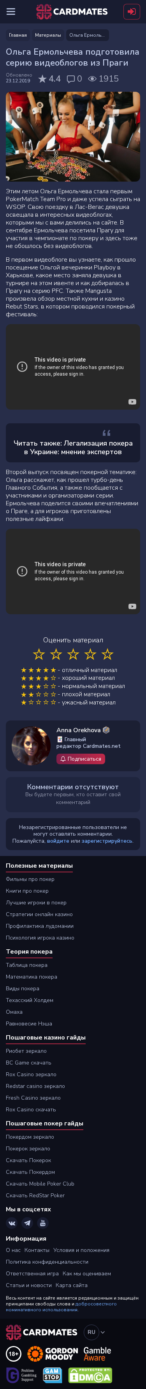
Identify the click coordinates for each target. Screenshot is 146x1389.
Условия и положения (81, 1250)
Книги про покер (27, 891)
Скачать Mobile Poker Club (40, 1184)
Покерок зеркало (28, 1148)
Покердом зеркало (30, 1137)
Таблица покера (26, 965)
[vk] (12, 1223)
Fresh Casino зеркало (33, 1098)
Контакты (37, 1250)
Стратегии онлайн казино (39, 914)
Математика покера (31, 977)
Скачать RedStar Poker (35, 1195)
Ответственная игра (32, 1273)
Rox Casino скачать (31, 1109)
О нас (13, 1250)
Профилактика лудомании (40, 926)
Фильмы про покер (30, 879)
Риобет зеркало (26, 1051)
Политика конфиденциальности (47, 1262)
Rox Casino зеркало (31, 1074)
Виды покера (22, 988)
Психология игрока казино (40, 937)
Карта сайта (72, 1285)
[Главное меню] (11, 11)
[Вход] (131, 12)
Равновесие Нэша (29, 1023)
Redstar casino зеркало (35, 1086)
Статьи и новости (29, 1285)
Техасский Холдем (29, 1000)
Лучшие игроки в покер (36, 902)
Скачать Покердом (30, 1172)
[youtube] (43, 1223)
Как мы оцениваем (87, 1273)
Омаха (14, 1012)
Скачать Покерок (28, 1160)
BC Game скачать (28, 1062)
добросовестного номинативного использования (61, 1307)
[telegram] (27, 1223)
